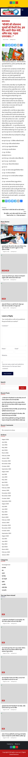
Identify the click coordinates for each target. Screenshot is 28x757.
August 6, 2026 (6, 279)
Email (17, 348)
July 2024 (4, 506)
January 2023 (5, 554)
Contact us (10, 6)
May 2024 (4, 511)
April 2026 (4, 450)
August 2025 (5, 471)
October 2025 (6, 466)
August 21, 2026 (6, 709)
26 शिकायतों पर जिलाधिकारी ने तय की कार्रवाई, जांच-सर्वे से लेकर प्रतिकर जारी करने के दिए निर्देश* (14, 398)
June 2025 (4, 477)
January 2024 (5, 522)
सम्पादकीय (4, 590)
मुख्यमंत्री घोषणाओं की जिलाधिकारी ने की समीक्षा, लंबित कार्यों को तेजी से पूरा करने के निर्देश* (13, 414)
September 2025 (6, 469)
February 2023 (6, 552)
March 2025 (5, 485)
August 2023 (5, 536)
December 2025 (6, 461)
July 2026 (4, 442)
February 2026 (6, 455)
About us (17, 6)
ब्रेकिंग (3, 581)
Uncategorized (6, 564)
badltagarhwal (12, 39)
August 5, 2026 (6, 307)
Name (4, 348)
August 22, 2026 (6, 681)
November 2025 (6, 463)
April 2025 (4, 482)
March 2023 (5, 549)
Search (3, 382)
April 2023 (4, 546)
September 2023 (6, 533)
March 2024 (5, 517)
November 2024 (6, 495)
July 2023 (4, 538)
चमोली (7, 240)
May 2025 (4, 479)
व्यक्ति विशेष (4, 587)
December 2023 (6, 525)
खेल (3, 570)
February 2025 (6, 487)
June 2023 (4, 541)
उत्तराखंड (3, 21)
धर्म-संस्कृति (4, 578)
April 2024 (4, 514)
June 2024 (4, 509)
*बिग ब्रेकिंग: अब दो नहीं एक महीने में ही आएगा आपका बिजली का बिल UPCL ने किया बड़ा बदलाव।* (15, 213)
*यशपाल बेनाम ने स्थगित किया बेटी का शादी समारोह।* (13, 208)
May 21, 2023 (5, 39)
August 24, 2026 (6, 623)
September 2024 (6, 501)
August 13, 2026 (6, 251)
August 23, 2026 (6, 653)
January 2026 (5, 458)
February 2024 (6, 520)
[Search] (26, 10)
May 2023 (4, 544)
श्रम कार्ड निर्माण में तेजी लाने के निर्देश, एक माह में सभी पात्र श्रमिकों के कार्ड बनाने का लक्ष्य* (14, 409)
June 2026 (4, 444)
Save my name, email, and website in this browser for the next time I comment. (13, 366)
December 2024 (6, 493)
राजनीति (7, 21)
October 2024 (6, 498)
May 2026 (4, 447)
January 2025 (5, 490)
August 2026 (5, 439)
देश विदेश (4, 576)
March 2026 (5, 453)
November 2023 (6, 528)
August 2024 (5, 503)
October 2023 (6, 530)
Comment (5, 326)
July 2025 (4, 474)
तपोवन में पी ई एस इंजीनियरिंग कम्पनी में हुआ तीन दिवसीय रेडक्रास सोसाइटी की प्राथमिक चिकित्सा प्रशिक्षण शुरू (13, 419)
